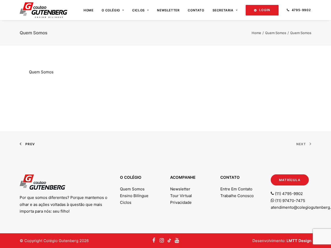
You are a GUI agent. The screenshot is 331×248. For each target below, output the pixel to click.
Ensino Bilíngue (134, 195)
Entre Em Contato (236, 189)
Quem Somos (275, 33)
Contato (196, 10)
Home (88, 10)
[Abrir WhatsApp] (318, 235)
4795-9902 (301, 10)
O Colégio (111, 10)
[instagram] (161, 240)
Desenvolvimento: (281, 240)
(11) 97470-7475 (289, 200)
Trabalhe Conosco (237, 195)
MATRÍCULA (289, 180)
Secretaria (223, 10)
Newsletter (168, 10)
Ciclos (138, 10)
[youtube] (169, 240)
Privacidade (181, 202)
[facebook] (154, 240)
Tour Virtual (181, 195)
